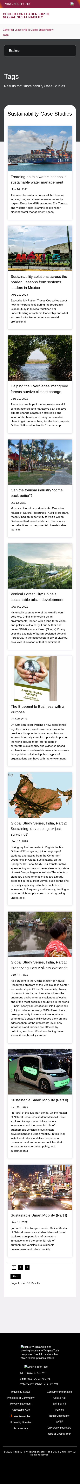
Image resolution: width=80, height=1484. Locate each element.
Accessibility (21, 1428)
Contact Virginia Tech (40, 1384)
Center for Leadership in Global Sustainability (28, 29)
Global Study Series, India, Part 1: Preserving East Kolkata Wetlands (39, 965)
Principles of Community (21, 1397)
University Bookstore (59, 1427)
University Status (20, 1391)
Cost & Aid (59, 1397)
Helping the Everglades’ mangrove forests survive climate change (39, 389)
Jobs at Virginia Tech (59, 1433)
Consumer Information (59, 1391)
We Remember (22, 1416)
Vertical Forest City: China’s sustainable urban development (37, 597)
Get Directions (34, 1373)
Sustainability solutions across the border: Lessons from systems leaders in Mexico (39, 282)
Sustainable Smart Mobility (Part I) (39, 1215)
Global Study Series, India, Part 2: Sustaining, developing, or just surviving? (39, 828)
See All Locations (36, 1378)
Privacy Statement (20, 1403)
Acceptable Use (21, 1409)
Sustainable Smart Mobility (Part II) (39, 1100)
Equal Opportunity (59, 1415)
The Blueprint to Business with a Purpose (37, 709)
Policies (59, 1409)
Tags (6, 34)
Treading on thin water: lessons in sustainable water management (39, 179)
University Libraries (20, 1422)
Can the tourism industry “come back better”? (37, 493)
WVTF (59, 1421)
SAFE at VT (59, 1403)
